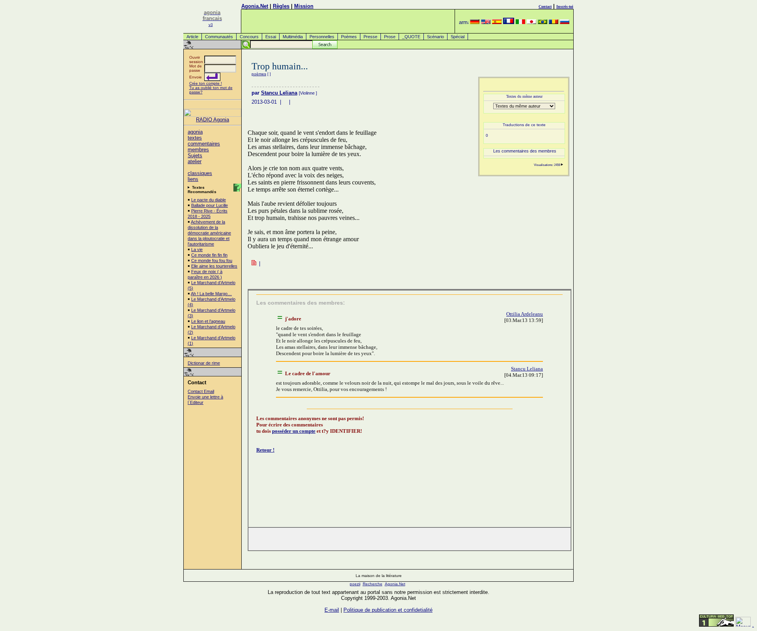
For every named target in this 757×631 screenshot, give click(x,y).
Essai (270, 36)
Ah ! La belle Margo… (211, 293)
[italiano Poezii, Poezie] (520, 22)
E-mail (331, 610)
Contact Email (201, 391)
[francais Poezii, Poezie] (508, 22)
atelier (194, 161)
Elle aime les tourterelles (214, 266)
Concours (249, 36)
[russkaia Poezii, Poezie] (564, 22)
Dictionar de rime (204, 363)
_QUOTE (411, 36)
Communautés (219, 36)
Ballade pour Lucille (209, 205)
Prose (389, 36)
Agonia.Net (254, 6)
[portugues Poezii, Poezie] (542, 22)
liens (193, 179)
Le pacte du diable (208, 199)
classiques (200, 173)
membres (198, 150)
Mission (303, 6)
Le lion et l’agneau (208, 321)
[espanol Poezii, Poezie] (497, 22)
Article (192, 36)
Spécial (457, 36)
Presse (370, 36)
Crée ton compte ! (205, 83)
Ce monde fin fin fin (209, 255)
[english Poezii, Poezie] (485, 22)
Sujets (195, 155)
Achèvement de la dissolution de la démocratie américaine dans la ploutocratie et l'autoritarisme (209, 233)
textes (195, 138)
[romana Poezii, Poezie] (553, 22)
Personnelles (322, 36)
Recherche (372, 584)
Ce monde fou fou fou (211, 260)
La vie (197, 249)
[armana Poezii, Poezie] (463, 22)
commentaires (204, 144)
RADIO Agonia (212, 120)
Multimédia (293, 36)
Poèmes (349, 36)
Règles (281, 6)
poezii (355, 584)
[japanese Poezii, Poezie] (531, 22)
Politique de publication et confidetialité (388, 610)
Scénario (435, 36)
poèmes (259, 74)
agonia (195, 132)
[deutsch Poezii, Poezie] (474, 22)
